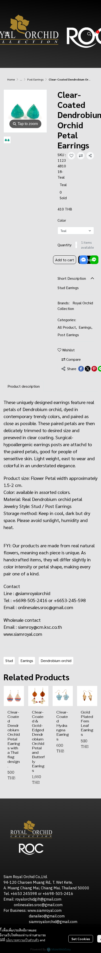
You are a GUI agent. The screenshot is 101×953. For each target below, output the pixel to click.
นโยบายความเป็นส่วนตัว (22, 940)
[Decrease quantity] (76, 245)
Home (11, 79)
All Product (67, 327)
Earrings (85, 327)
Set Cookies (80, 939)
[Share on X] (87, 369)
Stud (9, 660)
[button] (89, 34)
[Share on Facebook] (81, 369)
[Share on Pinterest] (94, 369)
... (21, 79)
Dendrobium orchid (56, 660)
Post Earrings (35, 79)
